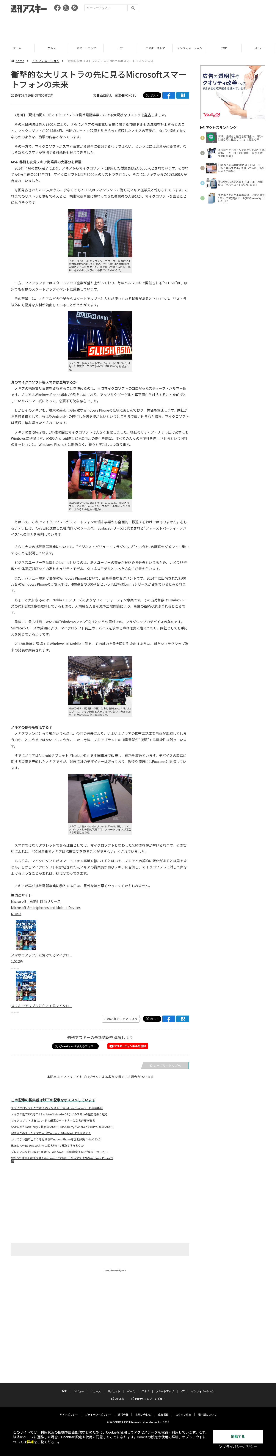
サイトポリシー (69, 1414)
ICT (121, 48)
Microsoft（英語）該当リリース (36, 901)
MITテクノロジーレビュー (150, 1398)
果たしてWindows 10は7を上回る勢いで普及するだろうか (47, 1145)
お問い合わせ (143, 1414)
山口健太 (106, 95)
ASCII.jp (119, 1398)
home (20, 61)
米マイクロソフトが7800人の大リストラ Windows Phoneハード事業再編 (57, 1108)
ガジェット (113, 1391)
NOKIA (16, 913)
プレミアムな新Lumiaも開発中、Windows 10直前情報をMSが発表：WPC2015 (59, 1151)
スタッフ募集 (183, 1414)
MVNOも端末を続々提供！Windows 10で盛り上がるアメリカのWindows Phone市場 (62, 1160)
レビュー (258, 48)
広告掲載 (163, 1414)
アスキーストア (155, 48)
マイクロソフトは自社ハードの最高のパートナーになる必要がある (53, 1120)
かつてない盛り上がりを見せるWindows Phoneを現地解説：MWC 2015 (55, 1139)
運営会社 (123, 1414)
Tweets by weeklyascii (115, 1270)
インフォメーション (189, 48)
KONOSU (130, 95)
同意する (238, 1437)
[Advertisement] (138, 27)
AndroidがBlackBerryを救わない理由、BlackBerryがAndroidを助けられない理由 (62, 1126)
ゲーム (17, 48)
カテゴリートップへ (167, 1065)
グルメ (51, 48)
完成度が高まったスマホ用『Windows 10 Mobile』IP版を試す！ (51, 1133)
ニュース (96, 1391)
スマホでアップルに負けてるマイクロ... (41, 955)
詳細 (30, 1442)
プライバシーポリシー (98, 1414)
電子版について (207, 1414)
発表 (147, 114)
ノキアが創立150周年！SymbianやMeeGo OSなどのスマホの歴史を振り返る (59, 1114)
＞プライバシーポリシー (238, 1447)
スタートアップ (86, 48)
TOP (224, 48)
